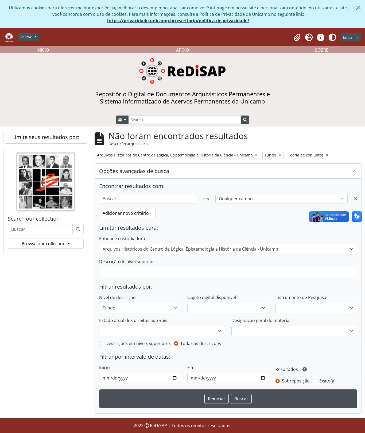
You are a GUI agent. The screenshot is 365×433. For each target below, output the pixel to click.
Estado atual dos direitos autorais (133, 320)
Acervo (26, 36)
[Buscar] (78, 229)
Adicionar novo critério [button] (126, 213)
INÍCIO (43, 50)
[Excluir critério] (355, 199)
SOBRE (321, 50)
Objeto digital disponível (211, 297)
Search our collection (34, 219)
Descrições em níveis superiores (138, 343)
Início (104, 367)
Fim (191, 367)
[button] (297, 37)
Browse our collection (44, 244)
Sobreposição (296, 381)
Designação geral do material (260, 320)
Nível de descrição (117, 297)
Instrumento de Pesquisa (300, 297)
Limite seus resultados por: (45, 137)
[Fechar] (358, 7)
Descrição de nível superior (126, 262)
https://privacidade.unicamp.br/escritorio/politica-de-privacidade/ (178, 21)
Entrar (349, 37)
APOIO (182, 50)
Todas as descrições (200, 343)
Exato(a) (327, 381)
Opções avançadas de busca (134, 171)
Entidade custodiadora (122, 239)
